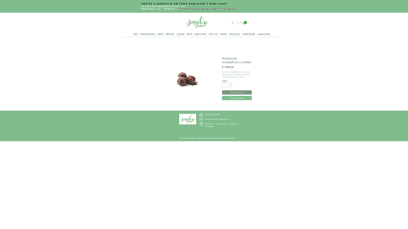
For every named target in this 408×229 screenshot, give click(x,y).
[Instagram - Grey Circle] (241, 23)
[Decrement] (223, 85)
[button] (233, 22)
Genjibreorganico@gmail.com (217, 119)
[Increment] (230, 85)
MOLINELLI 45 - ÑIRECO (158, 9)
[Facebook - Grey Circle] (238, 23)
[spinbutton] (227, 85)
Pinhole (231, 138)
